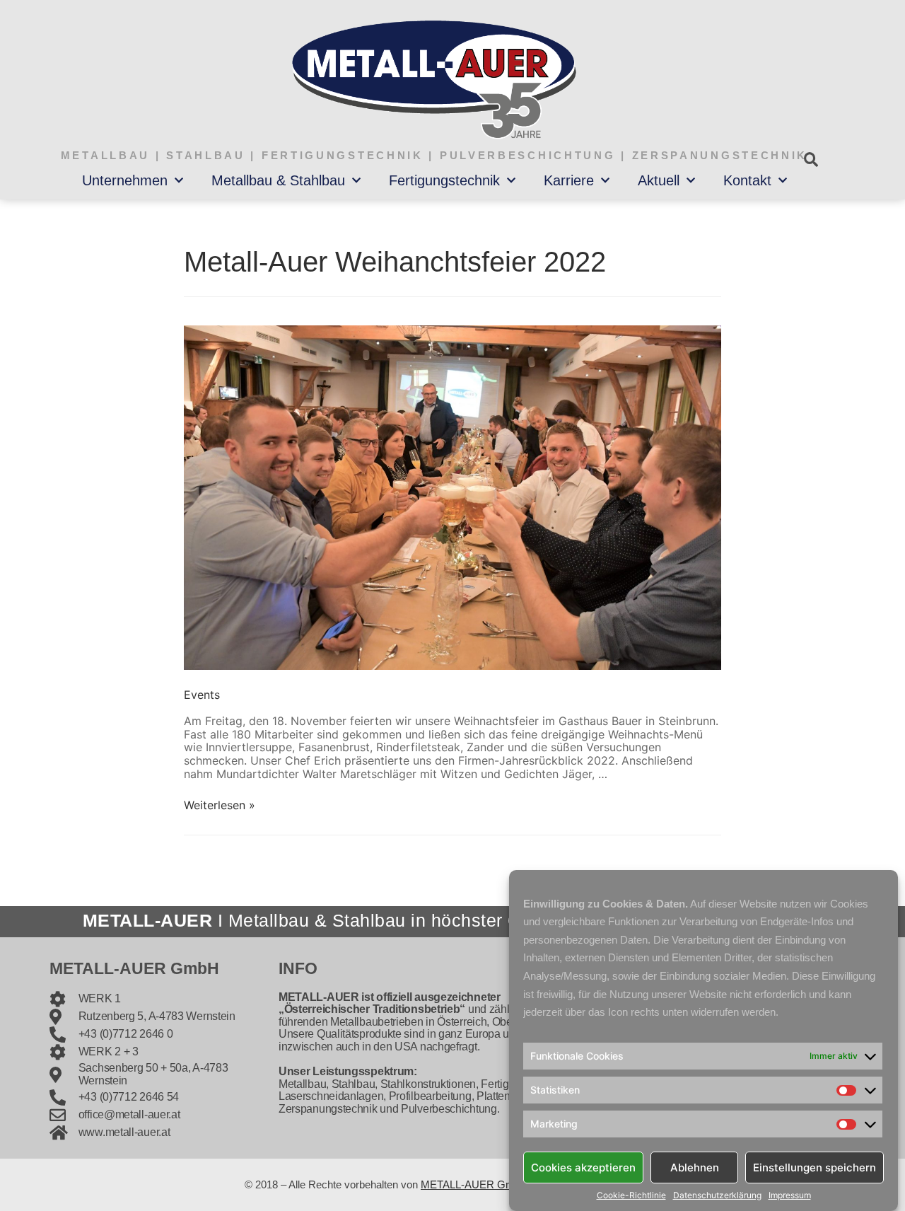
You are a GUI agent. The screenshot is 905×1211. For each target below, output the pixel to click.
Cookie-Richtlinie (631, 1195)
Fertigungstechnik (444, 180)
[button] (811, 159)
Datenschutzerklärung (717, 1195)
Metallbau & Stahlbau (278, 180)
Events (202, 695)
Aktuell (658, 180)
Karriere (569, 180)
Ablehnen (694, 1167)
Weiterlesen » (219, 805)
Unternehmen (125, 180)
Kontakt (747, 180)
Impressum (790, 1195)
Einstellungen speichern (814, 1167)
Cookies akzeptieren (583, 1167)
